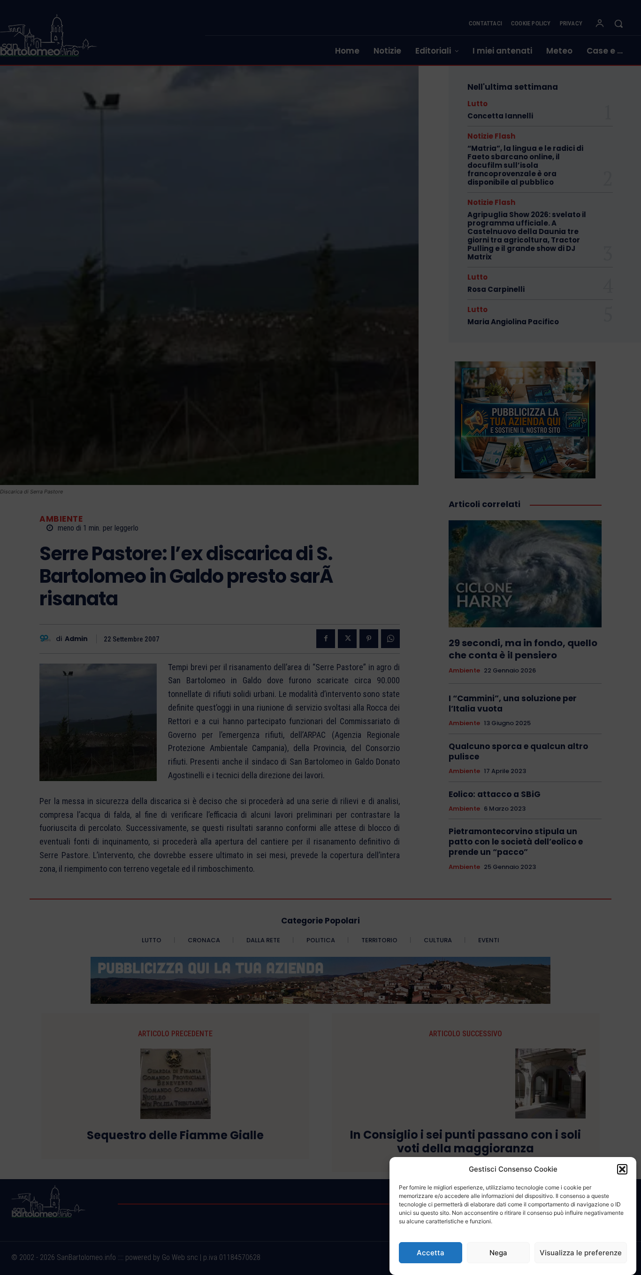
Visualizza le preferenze (581, 1252)
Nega (498, 1252)
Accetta (430, 1252)
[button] (622, 1169)
